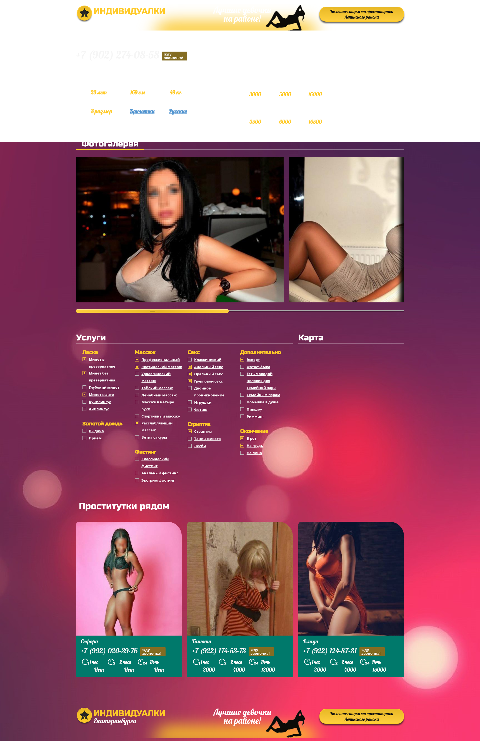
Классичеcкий (207, 359)
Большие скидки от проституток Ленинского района (361, 14)
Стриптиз (203, 431)
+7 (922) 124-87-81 (342, 651)
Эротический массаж (161, 366)
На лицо (254, 452)
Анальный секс (208, 366)
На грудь (255, 445)
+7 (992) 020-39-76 (121, 651)
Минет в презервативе (102, 363)
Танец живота (207, 438)
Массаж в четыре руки (157, 405)
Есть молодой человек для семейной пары (261, 380)
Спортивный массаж (160, 416)
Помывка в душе (263, 401)
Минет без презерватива (102, 377)
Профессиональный (160, 359)
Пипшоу (254, 409)
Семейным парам (263, 394)
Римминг (255, 416)
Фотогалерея (110, 144)
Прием (95, 438)
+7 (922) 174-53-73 (231, 651)
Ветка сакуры (154, 437)
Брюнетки (142, 111)
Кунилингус (100, 401)
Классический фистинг (155, 462)
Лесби (200, 445)
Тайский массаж (157, 387)
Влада (310, 641)
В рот (251, 438)
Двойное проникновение (209, 392)
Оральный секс (208, 373)
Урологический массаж (156, 377)
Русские (178, 111)
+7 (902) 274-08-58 (129, 55)
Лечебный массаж (159, 395)
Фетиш (201, 409)
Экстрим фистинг (158, 480)
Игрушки (202, 402)
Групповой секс (208, 381)
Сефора (89, 641)
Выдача (96, 430)
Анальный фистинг (159, 473)
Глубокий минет (104, 387)
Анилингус (99, 408)
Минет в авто (101, 394)
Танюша (201, 641)
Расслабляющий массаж (156, 427)
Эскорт (253, 359)
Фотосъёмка (258, 366)
